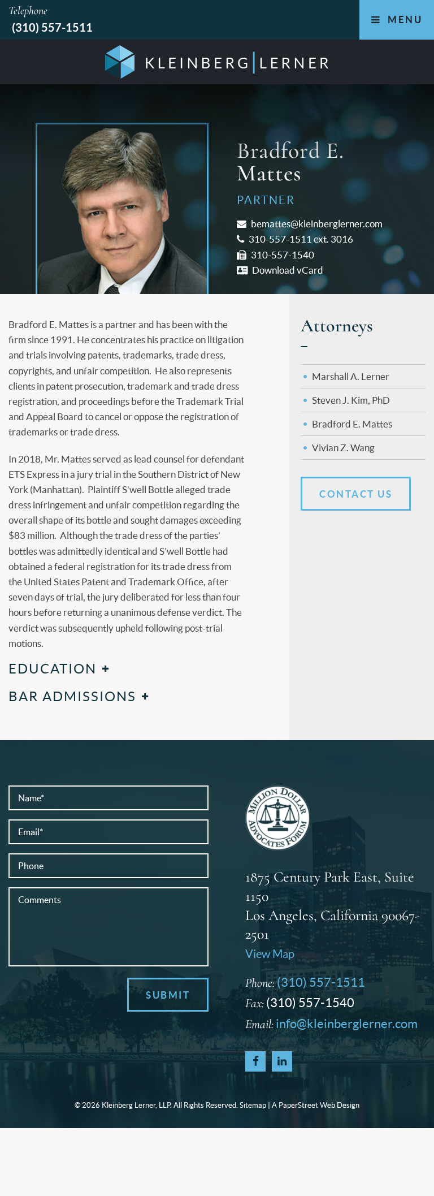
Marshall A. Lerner (350, 376)
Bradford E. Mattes (352, 423)
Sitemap (253, 1105)
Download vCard (286, 270)
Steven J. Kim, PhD (351, 400)
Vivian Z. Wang (343, 447)
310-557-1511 (279, 239)
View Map (269, 954)
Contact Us (355, 494)
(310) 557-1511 (52, 27)
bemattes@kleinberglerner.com (316, 223)
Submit (168, 995)
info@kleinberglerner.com (347, 1023)
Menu (404, 19)
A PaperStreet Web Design (315, 1105)
